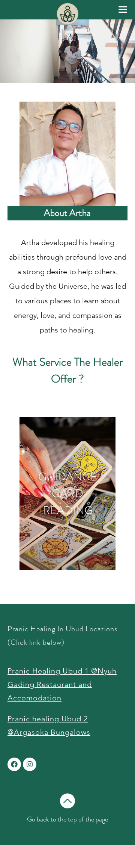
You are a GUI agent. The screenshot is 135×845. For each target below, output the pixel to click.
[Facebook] (14, 764)
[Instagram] (29, 764)
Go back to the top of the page (67, 819)
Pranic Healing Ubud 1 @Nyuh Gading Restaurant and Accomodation (62, 684)
